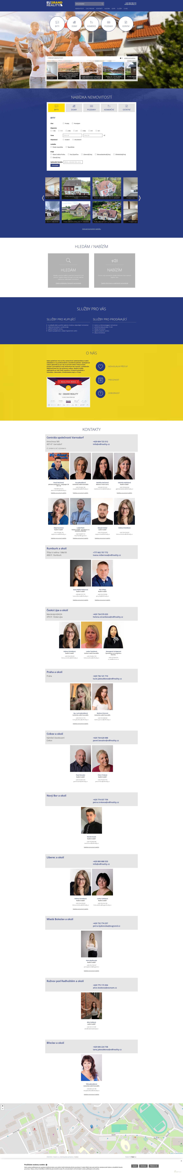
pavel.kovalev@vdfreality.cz (106, 740)
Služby (119, 8)
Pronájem (77, 123)
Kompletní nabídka (129, 58)
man (134, 1157)
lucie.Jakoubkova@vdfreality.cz (107, 678)
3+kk (84, 131)
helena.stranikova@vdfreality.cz (108, 617)
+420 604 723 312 (100, 441)
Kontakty (99, 8)
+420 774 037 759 (100, 799)
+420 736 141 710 (100, 676)
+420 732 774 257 (100, 923)
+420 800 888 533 (130, 3)
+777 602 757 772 (100, 552)
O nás (126, 8)
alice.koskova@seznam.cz (105, 987)
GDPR (113, 8)
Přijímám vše (153, 1166)
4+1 (98, 131)
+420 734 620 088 (100, 738)
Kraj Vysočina (74, 154)
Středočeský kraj (120, 154)
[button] (91, 1127)
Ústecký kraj (56, 157)
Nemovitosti (79, 8)
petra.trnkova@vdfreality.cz (106, 802)
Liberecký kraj (87, 154)
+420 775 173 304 (100, 985)
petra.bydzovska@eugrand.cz (106, 926)
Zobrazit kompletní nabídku (91, 229)
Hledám (107, 8)
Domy (74, 109)
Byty (56, 109)
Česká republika (57, 147)
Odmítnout (143, 1166)
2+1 (76, 131)
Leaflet (171, 1153)
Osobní (67, 140)
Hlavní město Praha (58, 154)
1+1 (61, 131)
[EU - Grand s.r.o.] (56, 3)
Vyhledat (102, 4)
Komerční (109, 109)
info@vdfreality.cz (130, 4)
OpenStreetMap (179, 1153)
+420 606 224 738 (100, 1047)
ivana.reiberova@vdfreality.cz (107, 555)
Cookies (76, 1157)
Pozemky (91, 109)
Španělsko (70, 147)
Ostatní (126, 109)
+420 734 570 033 (100, 614)
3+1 (91, 131)
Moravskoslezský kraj (103, 154)
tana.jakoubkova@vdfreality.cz (107, 1049)
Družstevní (77, 140)
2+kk (69, 131)
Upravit (135, 1166)
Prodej (67, 123)
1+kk (53, 131)
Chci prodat (90, 8)
